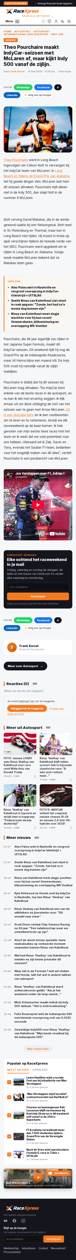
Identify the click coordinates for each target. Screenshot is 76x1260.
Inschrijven (38, 596)
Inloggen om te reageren (27, 708)
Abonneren (61, 1173)
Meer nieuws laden (38, 1048)
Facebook (43, 87)
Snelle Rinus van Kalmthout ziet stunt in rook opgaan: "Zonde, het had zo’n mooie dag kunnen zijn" (38, 304)
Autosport (23, 31)
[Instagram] (23, 1221)
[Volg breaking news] (43, 21)
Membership (11, 1248)
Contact (43, 1248)
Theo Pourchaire (16, 160)
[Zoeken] (69, 21)
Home (7, 31)
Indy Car (57, 34)
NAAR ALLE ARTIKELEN (38, 16)
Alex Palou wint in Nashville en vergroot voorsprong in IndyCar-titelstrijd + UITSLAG (35, 291)
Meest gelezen (18, 1070)
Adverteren (29, 1248)
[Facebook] (14, 1221)
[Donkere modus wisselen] (62, 21)
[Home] (22, 11)
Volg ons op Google (39, 94)
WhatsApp (23, 87)
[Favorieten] (49, 21)
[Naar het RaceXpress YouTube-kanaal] (38, 1179)
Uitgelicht (40, 1070)
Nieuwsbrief (58, 1248)
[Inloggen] (56, 21)
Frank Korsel (17, 71)
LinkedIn (12, 95)
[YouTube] (5, 1221)
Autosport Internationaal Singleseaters (27, 33)
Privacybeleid (12, 1251)
